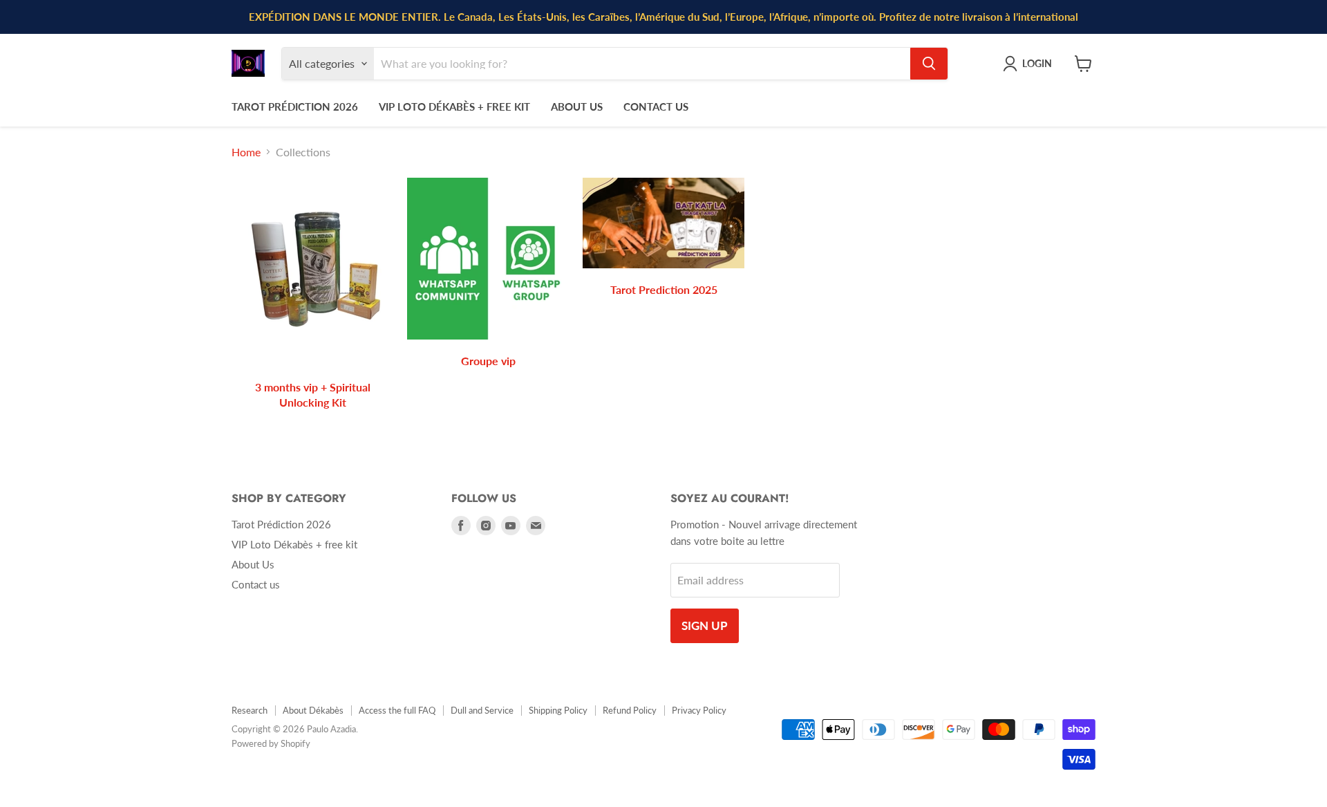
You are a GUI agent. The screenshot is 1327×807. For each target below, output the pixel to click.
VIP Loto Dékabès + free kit (454, 106)
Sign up (704, 625)
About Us (577, 106)
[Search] (929, 64)
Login (1037, 62)
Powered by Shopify (271, 743)
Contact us (655, 106)
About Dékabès (313, 710)
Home (246, 152)
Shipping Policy (558, 710)
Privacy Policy (699, 710)
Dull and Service (482, 710)
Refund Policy (630, 710)
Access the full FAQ (397, 710)
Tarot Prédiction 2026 (295, 106)
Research (249, 710)
